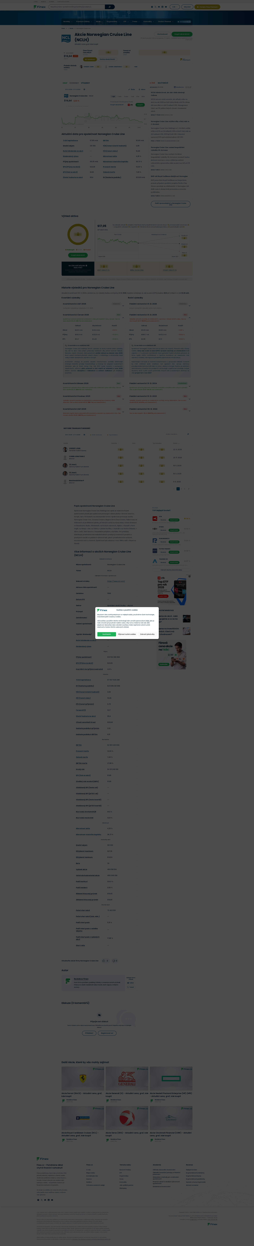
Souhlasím (106, 634)
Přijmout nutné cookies (127, 634)
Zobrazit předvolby (147, 634)
